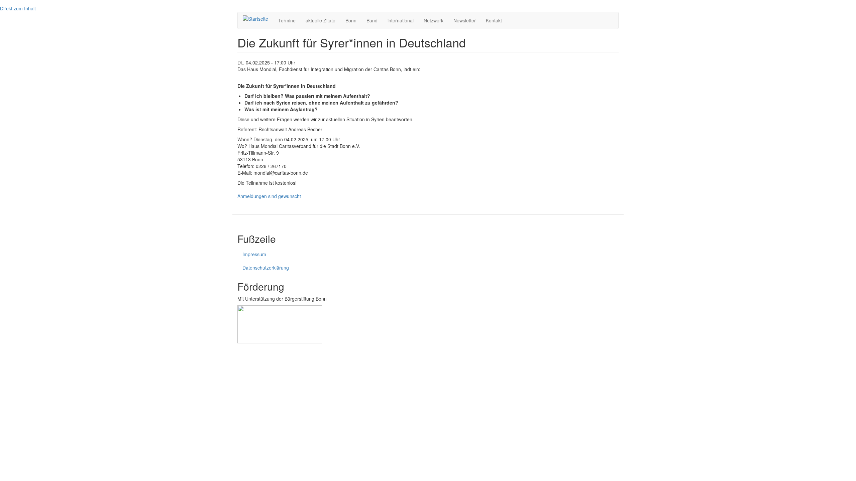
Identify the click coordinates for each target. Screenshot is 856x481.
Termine (287, 20)
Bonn (350, 20)
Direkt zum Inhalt (18, 8)
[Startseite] (258, 18)
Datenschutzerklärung (265, 267)
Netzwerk (433, 20)
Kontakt (494, 20)
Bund (372, 20)
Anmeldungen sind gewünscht (269, 196)
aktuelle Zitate (320, 20)
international (401, 20)
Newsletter (464, 20)
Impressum (254, 254)
